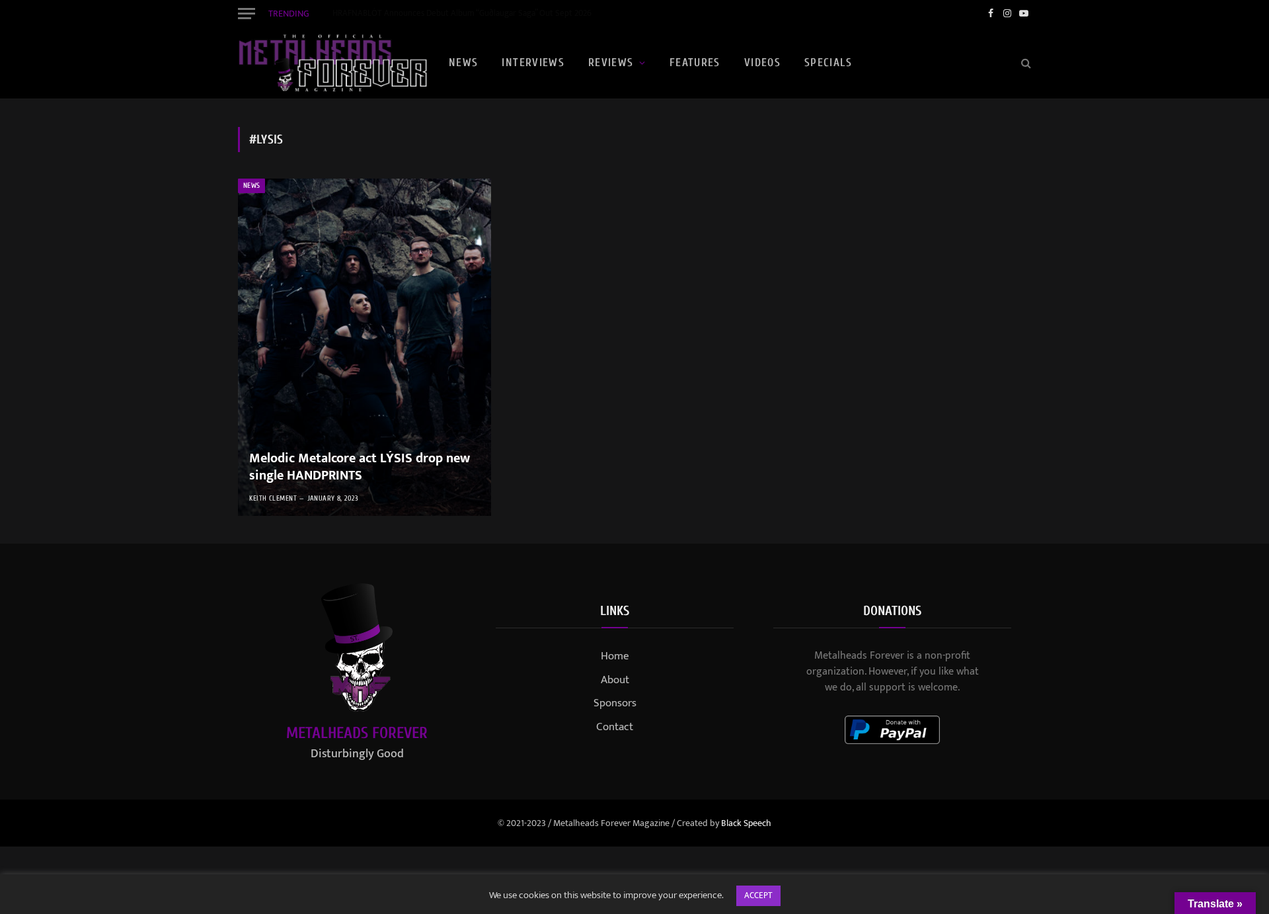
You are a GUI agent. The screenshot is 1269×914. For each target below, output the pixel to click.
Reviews (611, 62)
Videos (762, 62)
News (463, 62)
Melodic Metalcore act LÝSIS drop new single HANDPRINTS (359, 467)
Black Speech (746, 823)
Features (695, 62)
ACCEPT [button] (758, 895)
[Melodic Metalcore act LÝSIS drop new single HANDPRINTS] (364, 347)
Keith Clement (273, 498)
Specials (828, 62)
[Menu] (246, 13)
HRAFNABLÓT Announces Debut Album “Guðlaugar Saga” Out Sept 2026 (462, 13)
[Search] (1025, 63)
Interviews (533, 62)
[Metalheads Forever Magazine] (332, 62)
